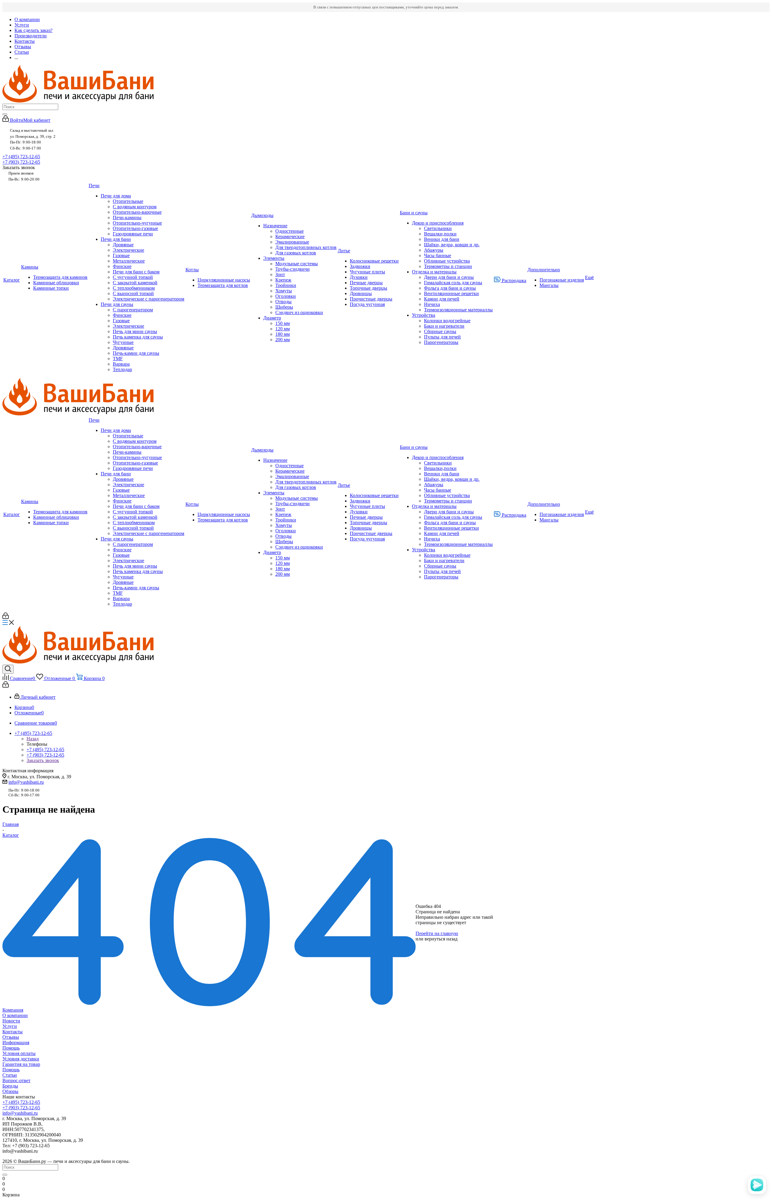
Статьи (9, 1075)
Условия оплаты (19, 1053)
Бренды (10, 1085)
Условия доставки (20, 1058)
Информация (15, 1042)
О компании (15, 1015)
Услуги (9, 1026)
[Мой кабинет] (5, 617)
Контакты (12, 1031)
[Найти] (4, 114)
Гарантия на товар (21, 1064)
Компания (12, 1010)
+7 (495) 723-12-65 (21, 156)
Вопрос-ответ (16, 1080)
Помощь (11, 1047)
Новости (11, 1020)
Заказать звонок (43, 760)
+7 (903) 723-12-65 (21, 162)
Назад (33, 738)
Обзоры (10, 1091)
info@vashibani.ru (26, 782)
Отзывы (10, 1037)
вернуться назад (441, 938)
